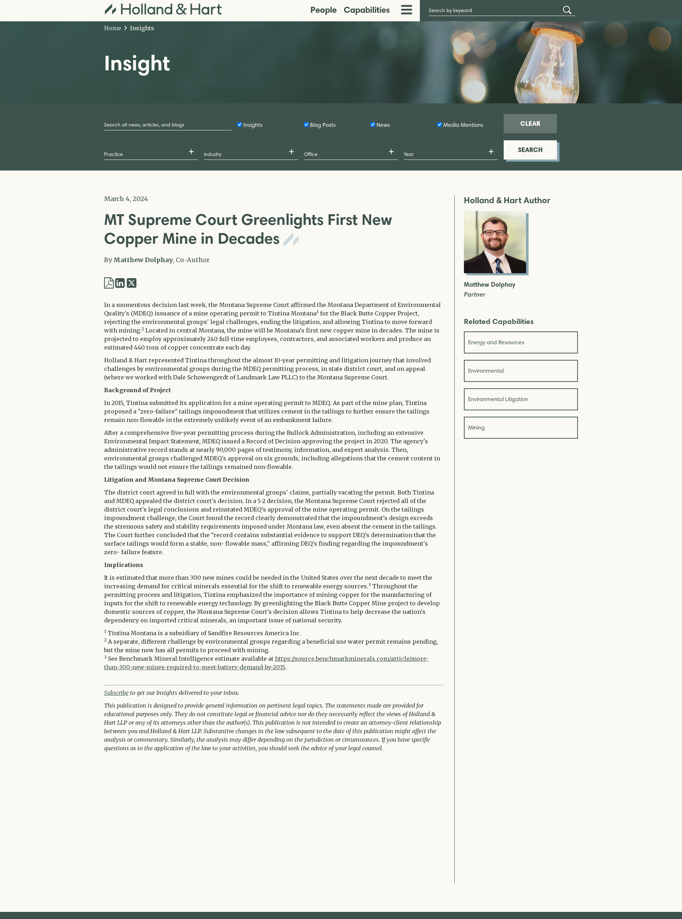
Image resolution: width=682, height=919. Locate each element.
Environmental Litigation (498, 399)
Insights (141, 28)
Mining (476, 427)
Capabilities (367, 10)
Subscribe (116, 692)
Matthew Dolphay (143, 260)
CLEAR (530, 123)
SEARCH (530, 150)
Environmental (486, 370)
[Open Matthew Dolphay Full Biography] (495, 271)
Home (112, 28)
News (383, 124)
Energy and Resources (496, 342)
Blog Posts (323, 124)
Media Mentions (463, 124)
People (323, 10)
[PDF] (109, 283)
